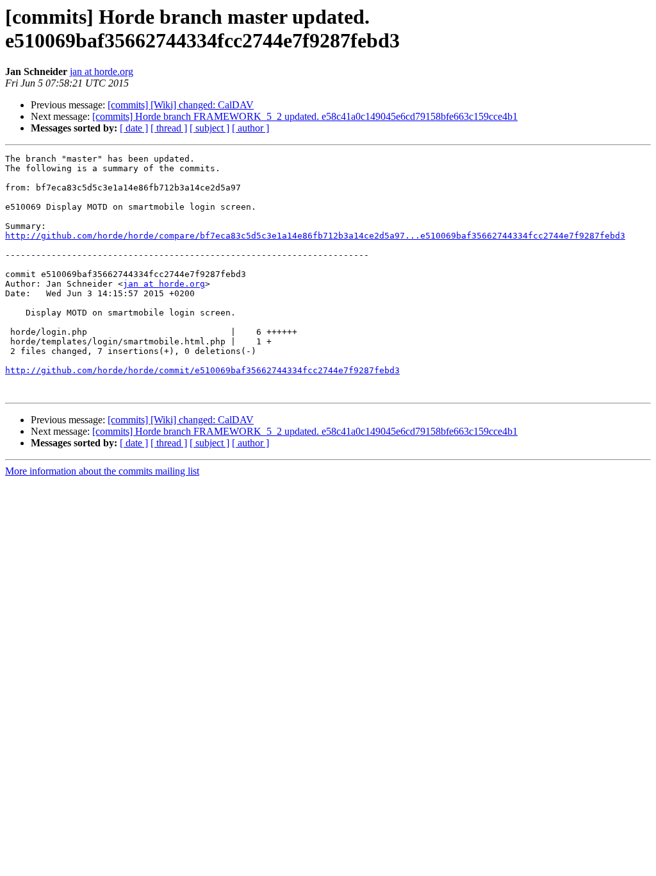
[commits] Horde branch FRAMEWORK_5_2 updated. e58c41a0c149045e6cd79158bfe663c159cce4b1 (305, 116)
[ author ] (250, 127)
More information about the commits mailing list (102, 471)
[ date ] (134, 127)
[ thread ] (169, 127)
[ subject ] (209, 127)
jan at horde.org (101, 71)
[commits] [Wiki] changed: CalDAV (181, 104)
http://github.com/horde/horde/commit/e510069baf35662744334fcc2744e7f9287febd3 (202, 370)
